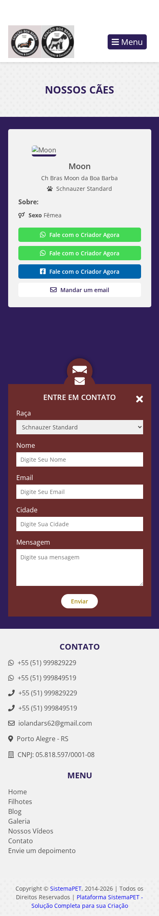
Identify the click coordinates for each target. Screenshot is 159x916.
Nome (25, 445)
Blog (15, 811)
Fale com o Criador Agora (83, 235)
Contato (20, 840)
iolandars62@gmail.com (55, 723)
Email (24, 477)
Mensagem (33, 542)
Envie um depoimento (42, 850)
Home (17, 791)
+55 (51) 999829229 (46, 662)
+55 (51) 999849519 (46, 677)
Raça (23, 413)
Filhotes (20, 801)
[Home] (37, 41)
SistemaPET (66, 888)
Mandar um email (84, 290)
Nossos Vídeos (30, 831)
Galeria (19, 821)
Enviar (79, 601)
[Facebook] (145, 10)
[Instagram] (131, 10)
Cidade (27, 509)
